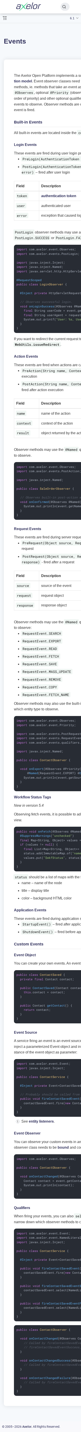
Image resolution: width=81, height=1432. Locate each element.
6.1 (72, 18)
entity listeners (41, 1121)
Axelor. (27, 1426)
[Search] (65, 7)
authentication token (58, 196)
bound (63, 1147)
